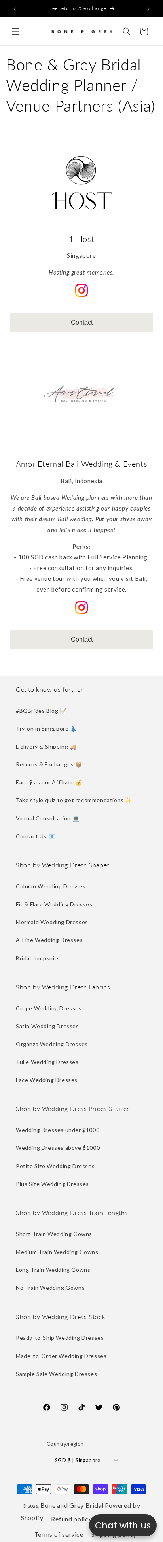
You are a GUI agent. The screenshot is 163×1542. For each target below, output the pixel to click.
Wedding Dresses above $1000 (58, 1147)
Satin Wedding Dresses (47, 1026)
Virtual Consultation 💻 (47, 818)
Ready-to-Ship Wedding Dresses (60, 1337)
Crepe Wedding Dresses (49, 1008)
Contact (82, 322)
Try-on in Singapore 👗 (46, 728)
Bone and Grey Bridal (72, 1505)
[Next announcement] (148, 8)
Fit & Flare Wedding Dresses (54, 904)
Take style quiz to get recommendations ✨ (74, 800)
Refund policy (71, 1519)
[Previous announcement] (14, 8)
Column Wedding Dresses (50, 886)
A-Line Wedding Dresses (49, 939)
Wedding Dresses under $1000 (57, 1129)
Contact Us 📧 (35, 836)
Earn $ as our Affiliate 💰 (49, 782)
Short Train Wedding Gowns (54, 1234)
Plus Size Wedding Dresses (52, 1183)
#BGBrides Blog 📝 (41, 710)
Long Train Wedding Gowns (53, 1269)
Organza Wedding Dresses (52, 1044)
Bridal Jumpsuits (38, 958)
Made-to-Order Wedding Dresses (61, 1355)
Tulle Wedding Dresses (47, 1061)
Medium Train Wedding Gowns (57, 1251)
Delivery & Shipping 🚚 (46, 746)
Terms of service (58, 1534)
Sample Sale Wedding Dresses (56, 1373)
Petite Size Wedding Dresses (55, 1166)
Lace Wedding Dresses (47, 1079)
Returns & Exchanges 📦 (49, 764)
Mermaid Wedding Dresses (52, 922)
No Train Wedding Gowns (50, 1287)
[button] (16, 31)
